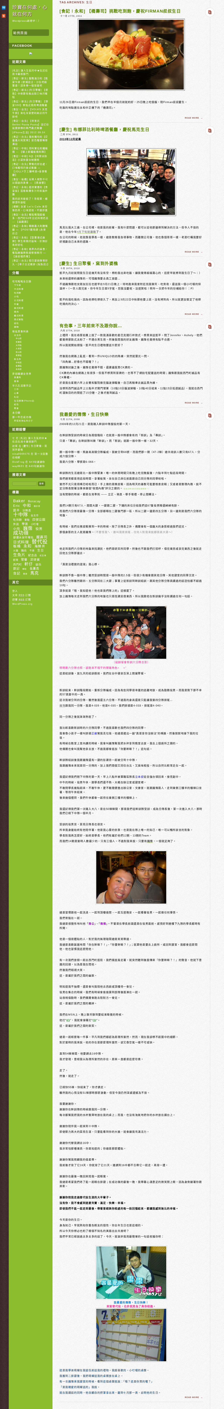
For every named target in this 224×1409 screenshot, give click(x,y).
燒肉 (16, 312)
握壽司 (42, 537)
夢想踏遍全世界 (21, 373)
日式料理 (18, 300)
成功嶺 (21, 533)
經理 (15, 560)
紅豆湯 (43, 555)
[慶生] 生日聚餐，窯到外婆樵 (88, 263)
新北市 (17, 359)
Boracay (34, 501)
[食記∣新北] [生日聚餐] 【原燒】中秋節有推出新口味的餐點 (30, 93)
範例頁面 (20, 33)
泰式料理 (18, 308)
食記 (16, 573)
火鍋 (15, 550)
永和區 (19, 369)
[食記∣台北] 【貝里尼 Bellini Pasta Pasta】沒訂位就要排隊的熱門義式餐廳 (30, 124)
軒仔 (28, 564)
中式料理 (18, 289)
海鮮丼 (39, 546)
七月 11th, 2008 (70, 419)
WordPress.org (22, 604)
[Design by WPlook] (4, 7)
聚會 (16, 408)
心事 (16, 393)
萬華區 (19, 355)
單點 (27, 520)
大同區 (19, 345)
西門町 (17, 564)
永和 (27, 546)
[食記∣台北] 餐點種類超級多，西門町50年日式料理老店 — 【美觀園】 (30, 218)
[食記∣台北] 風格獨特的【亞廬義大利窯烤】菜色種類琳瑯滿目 (30, 140)
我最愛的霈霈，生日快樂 (84, 414)
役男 (39, 529)
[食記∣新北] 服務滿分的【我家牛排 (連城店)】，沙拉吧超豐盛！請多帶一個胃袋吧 (30, 82)
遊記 (16, 568)
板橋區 (19, 366)
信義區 (19, 342)
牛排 (32, 550)
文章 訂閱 (21, 595)
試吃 (16, 323)
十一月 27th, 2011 (71, 16)
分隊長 (26, 510)
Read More (192, 118)
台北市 (17, 335)
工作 (16, 389)
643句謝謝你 (37, 462)
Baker (19, 501)
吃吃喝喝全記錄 (21, 281)
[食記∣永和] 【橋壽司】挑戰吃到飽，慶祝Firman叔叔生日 (120, 11)
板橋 (17, 546)
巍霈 (62, 705)
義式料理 (18, 315)
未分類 (16, 412)
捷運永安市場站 (23, 537)
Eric (16, 505)
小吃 (16, 296)
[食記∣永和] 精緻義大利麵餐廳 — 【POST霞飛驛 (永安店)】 (30, 230)
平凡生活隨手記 (21, 385)
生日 (40, 550)
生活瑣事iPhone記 (24, 401)
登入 (15, 591)
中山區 (19, 338)
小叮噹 (35, 524)
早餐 (16, 304)
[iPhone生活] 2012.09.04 (29, 132)
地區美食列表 (20, 331)
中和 (27, 505)
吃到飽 (17, 293)
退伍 (38, 564)
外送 (16, 524)
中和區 (19, 363)
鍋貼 (24, 569)
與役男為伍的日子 (23, 421)
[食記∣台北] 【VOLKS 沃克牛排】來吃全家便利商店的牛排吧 (30, 113)
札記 (16, 397)
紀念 (16, 404)
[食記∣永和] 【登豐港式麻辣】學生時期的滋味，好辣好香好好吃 (30, 241)
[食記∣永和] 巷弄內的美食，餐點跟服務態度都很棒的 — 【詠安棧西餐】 (30, 253)
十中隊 (20, 515)
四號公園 (38, 519)
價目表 (37, 506)
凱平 (16, 510)
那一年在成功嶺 (21, 417)
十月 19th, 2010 (70, 268)
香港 (16, 381)
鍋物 (16, 327)
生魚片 (19, 555)
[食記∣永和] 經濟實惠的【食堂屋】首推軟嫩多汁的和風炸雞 (30, 191)
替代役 (40, 542)
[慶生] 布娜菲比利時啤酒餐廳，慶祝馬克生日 (104, 129)
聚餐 (24, 559)
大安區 (19, 349)
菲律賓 (35, 559)
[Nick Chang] (30, 54)
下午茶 (17, 285)
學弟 (25, 524)
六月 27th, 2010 (70, 330)
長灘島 (17, 377)
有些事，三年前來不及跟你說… (90, 325)
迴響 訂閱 (21, 599)
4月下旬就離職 (86, 231)
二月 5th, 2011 (69, 134)
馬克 (34, 573)
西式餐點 (18, 319)
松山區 (19, 352)
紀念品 (32, 555)
